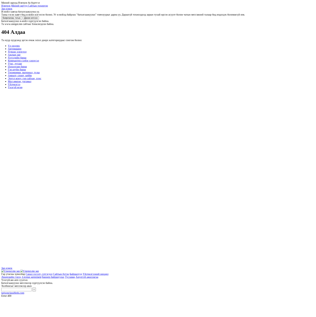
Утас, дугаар (15, 63)
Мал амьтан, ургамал (19, 81)
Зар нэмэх (6, 8)
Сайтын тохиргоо (38, 5)
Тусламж (70, 277)
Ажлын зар (14, 54)
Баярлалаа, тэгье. (12, 18)
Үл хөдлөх (14, 45)
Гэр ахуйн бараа (17, 69)
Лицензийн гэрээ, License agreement (21, 277)
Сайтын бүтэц (61, 274)
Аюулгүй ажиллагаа (87, 277)
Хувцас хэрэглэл (17, 51)
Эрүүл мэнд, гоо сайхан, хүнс (24, 78)
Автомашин (14, 48)
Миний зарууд (19, 5)
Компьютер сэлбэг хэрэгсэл (23, 60)
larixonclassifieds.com (12, 292)
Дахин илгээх (31, 18)
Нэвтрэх (6, 5)
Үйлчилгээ (14, 84)
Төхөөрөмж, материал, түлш (24, 72)
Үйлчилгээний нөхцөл (95, 274)
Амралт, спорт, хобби (20, 75)
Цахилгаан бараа (17, 66)
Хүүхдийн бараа (17, 57)
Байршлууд (76, 274)
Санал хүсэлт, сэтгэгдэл (39, 274)
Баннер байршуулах (53, 277)
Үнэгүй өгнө (15, 87)
